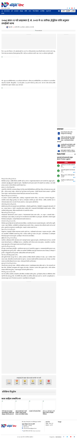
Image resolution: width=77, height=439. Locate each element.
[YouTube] (72, 8)
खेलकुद (21, 11)
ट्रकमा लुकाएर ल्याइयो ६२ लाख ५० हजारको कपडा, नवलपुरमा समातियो (68, 151)
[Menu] (59, 11)
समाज (30, 11)
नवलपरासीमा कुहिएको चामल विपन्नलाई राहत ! (68, 170)
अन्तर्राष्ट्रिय (42, 11)
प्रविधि (26, 11)
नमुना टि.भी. (48, 11)
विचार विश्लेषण (36, 11)
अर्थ (12, 11)
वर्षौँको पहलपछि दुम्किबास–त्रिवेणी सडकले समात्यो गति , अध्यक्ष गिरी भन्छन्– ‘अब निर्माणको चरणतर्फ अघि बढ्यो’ (66, 139)
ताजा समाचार (7, 11)
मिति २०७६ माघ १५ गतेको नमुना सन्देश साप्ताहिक (68, 175)
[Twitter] (69, 8)
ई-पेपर (3, 13)
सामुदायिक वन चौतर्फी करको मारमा (67, 180)
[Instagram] (74, 8)
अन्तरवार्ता (16, 11)
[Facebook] (67, 8)
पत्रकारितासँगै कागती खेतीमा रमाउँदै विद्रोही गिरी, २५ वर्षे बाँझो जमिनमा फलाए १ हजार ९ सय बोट (68, 146)
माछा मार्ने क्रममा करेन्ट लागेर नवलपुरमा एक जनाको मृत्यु (66, 133)
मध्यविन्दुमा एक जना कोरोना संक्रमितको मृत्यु (68, 165)
